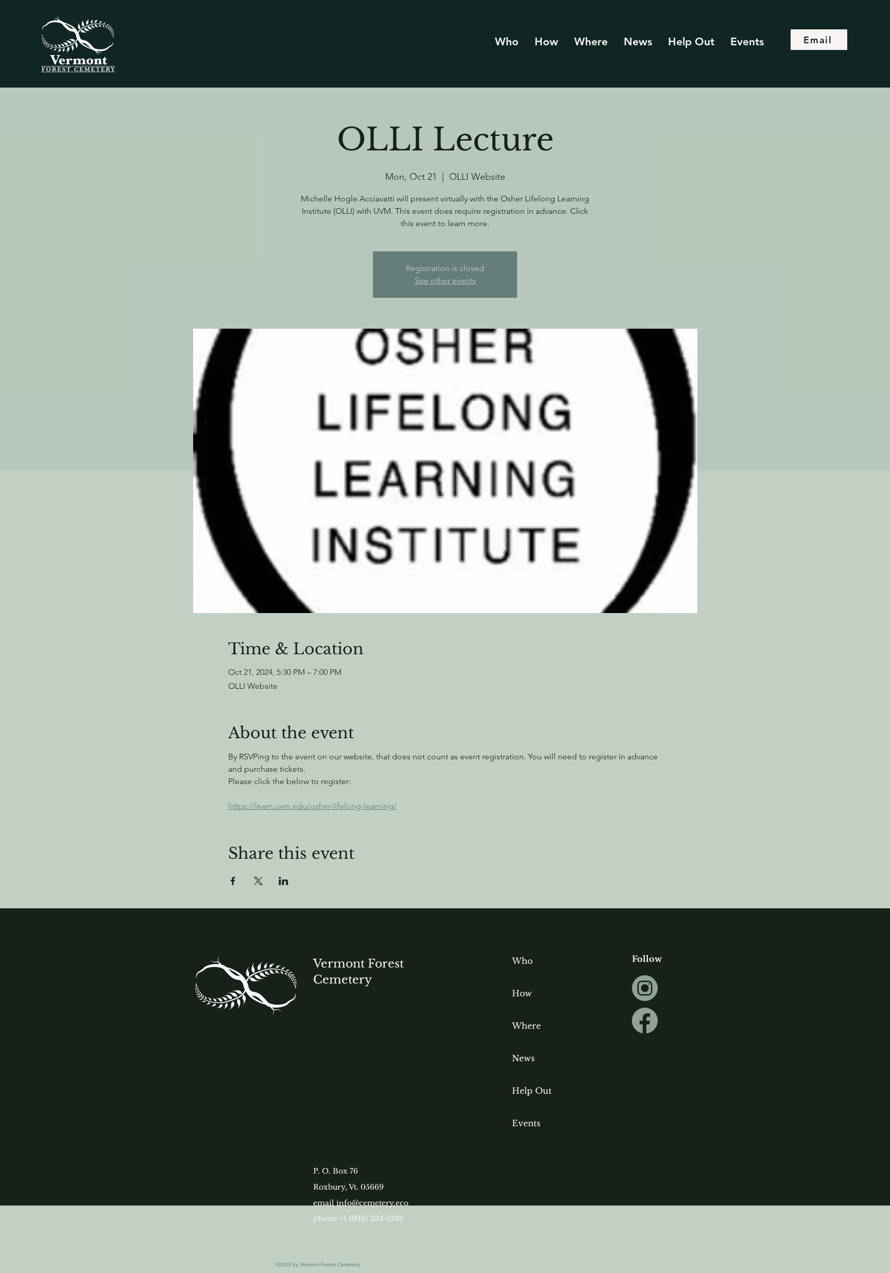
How (522, 993)
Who (522, 961)
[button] (638, 39)
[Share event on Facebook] (233, 881)
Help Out (532, 1090)
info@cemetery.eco (372, 1203)
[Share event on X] (258, 881)
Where (526, 1026)
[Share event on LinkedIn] (283, 881)
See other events (445, 280)
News (523, 1058)
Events (526, 1123)
